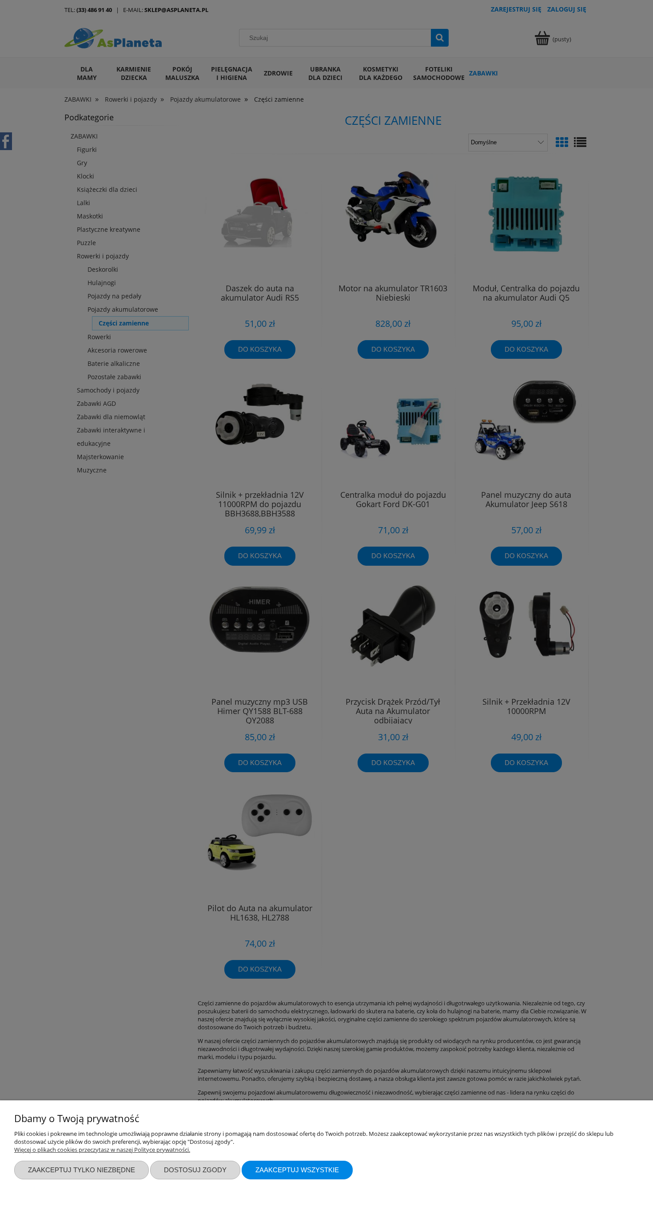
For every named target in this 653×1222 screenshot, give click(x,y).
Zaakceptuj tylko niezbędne (81, 1170)
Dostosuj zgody (195, 1170)
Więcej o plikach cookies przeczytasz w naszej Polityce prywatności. (102, 1150)
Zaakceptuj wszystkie (297, 1170)
